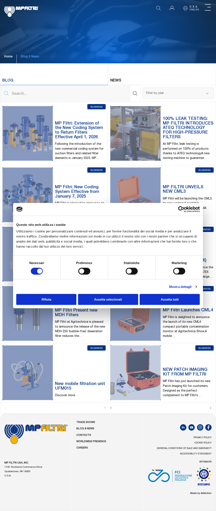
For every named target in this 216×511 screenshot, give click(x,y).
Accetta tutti (170, 299)
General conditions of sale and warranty (184, 448)
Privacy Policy (202, 437)
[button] (172, 8)
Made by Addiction (201, 493)
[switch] (84, 271)
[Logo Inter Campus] (204, 477)
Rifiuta (46, 299)
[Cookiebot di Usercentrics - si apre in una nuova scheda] (181, 209)
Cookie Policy (203, 443)
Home (8, 56)
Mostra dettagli (180, 286)
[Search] (135, 93)
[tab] (54, 74)
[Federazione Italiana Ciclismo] (170, 477)
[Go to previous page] (5, 408)
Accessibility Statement (196, 454)
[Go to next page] (210, 408)
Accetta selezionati (108, 299)
